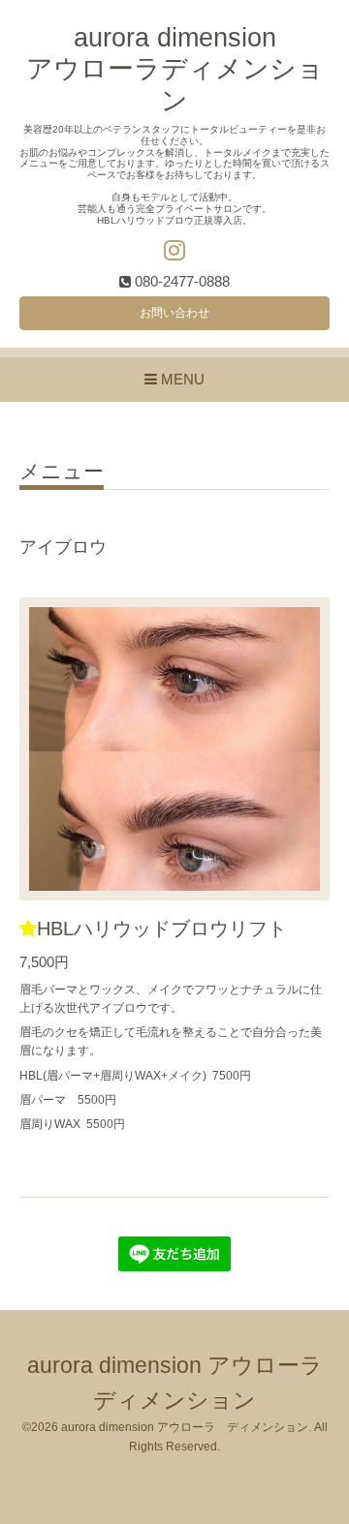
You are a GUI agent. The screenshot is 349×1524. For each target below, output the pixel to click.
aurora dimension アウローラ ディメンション (184, 1427)
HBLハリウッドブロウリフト (162, 928)
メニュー (61, 471)
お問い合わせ (174, 313)
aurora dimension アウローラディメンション (175, 69)
